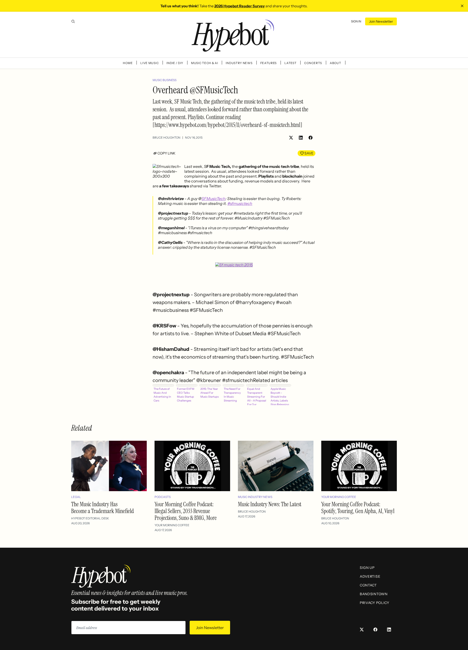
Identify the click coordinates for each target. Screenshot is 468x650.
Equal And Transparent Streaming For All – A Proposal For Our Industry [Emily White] (256, 396)
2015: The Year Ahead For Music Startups (209, 392)
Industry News (239, 63)
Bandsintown (374, 594)
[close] (462, 6)
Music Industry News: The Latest (269, 504)
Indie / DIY (174, 63)
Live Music (149, 63)
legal (76, 497)
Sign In (356, 21)
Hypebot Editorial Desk (90, 518)
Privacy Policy (374, 603)
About (335, 63)
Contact (368, 585)
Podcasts (163, 497)
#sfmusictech (239, 203)
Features (268, 63)
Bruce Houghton (166, 137)
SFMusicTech (213, 198)
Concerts (313, 63)
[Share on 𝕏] (291, 138)
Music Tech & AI (204, 63)
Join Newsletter (381, 21)
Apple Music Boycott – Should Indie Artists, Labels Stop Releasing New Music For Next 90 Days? (280, 396)
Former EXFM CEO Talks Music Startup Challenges (185, 394)
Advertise (370, 576)
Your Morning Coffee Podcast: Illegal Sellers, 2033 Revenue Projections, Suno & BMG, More (186, 511)
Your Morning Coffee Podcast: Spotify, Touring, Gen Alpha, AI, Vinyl (357, 507)
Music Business (164, 80)
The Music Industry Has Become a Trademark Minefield (102, 507)
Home (128, 63)
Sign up (367, 567)
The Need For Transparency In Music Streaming (232, 394)
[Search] (73, 21)
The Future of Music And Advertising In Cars (162, 394)
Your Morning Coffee (172, 525)
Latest (290, 63)
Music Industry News (255, 497)
